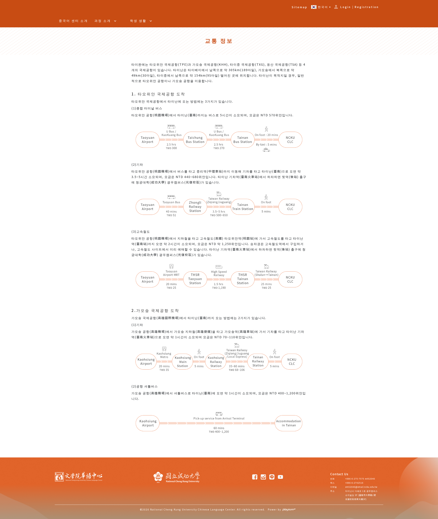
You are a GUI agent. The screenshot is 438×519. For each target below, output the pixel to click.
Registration (367, 7)
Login (345, 7)
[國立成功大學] (177, 488)
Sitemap (299, 7)
